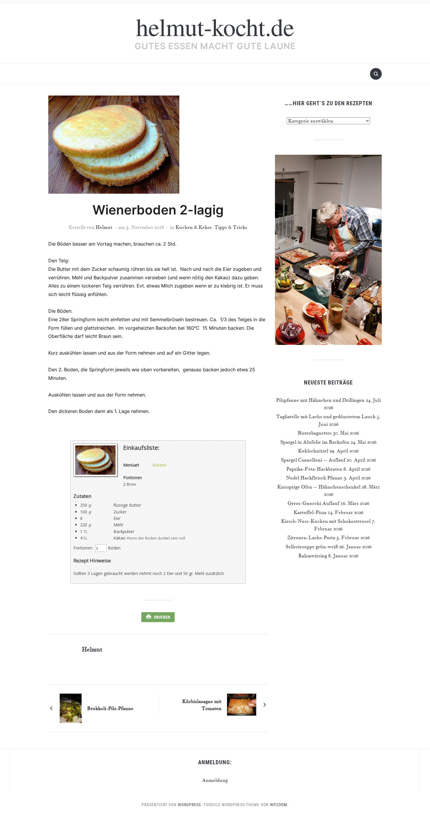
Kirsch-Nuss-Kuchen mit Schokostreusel (326, 521)
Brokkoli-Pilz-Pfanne (110, 708)
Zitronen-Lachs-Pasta (311, 537)
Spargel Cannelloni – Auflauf (313, 460)
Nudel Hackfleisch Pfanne (314, 478)
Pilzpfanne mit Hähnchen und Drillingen (320, 400)
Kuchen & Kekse (194, 227)
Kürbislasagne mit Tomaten (201, 704)
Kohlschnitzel (313, 451)
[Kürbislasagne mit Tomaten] (242, 704)
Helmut (104, 227)
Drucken (162, 617)
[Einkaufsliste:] (95, 475)
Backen (159, 465)
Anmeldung (215, 780)
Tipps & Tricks (230, 227)
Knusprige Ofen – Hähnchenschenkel (318, 487)
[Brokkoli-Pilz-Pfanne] (70, 708)
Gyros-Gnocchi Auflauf (313, 503)
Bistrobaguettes (315, 433)
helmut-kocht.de (215, 26)
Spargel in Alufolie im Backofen (314, 442)
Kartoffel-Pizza (310, 512)
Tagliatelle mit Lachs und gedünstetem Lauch (326, 416)
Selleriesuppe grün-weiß (311, 546)
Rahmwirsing (312, 556)
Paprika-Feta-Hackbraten (314, 469)
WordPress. (190, 804)
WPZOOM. (279, 804)
